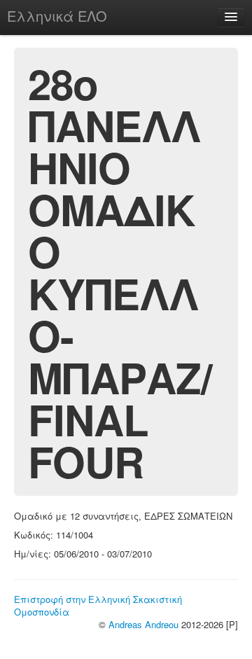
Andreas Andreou (143, 624)
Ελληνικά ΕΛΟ (57, 16)
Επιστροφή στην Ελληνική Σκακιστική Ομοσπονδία (98, 605)
